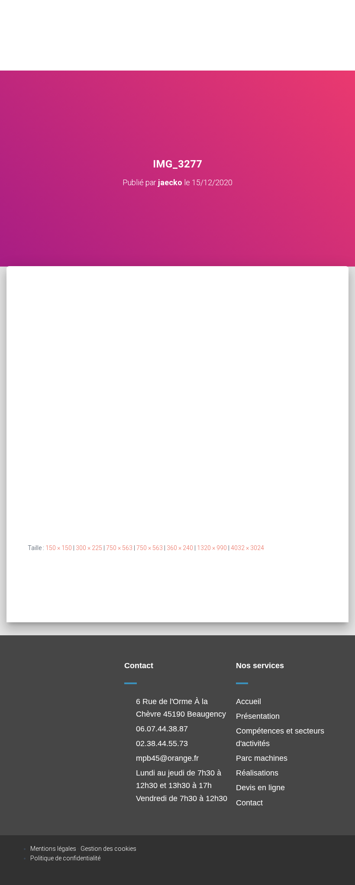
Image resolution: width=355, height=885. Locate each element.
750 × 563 (119, 547)
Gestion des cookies (108, 848)
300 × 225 (89, 547)
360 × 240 (180, 547)
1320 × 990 (212, 547)
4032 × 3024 (247, 547)
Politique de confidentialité (65, 858)
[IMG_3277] (177, 412)
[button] (332, 35)
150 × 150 (58, 547)
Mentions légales (53, 848)
